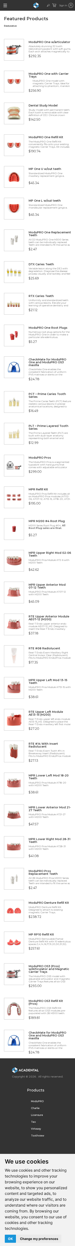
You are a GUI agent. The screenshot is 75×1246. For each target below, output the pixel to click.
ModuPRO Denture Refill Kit (49, 903)
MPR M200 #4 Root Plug (47, 521)
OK (10, 1239)
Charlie (35, 1108)
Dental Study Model (43, 105)
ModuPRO (37, 1101)
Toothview (37, 1135)
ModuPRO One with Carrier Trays (49, 75)
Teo (33, 1121)
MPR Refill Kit (38, 489)
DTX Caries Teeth (41, 264)
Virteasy (36, 1128)
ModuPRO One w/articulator (49, 42)
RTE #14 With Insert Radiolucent (43, 745)
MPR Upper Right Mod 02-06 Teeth (50, 554)
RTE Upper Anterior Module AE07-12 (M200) (49, 618)
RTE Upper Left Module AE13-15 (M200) (46, 713)
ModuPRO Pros (40, 457)
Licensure (37, 1114)
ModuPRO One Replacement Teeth (50, 234)
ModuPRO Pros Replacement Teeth (43, 872)
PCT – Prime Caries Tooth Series (47, 395)
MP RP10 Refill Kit (41, 934)
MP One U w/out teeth (45, 169)
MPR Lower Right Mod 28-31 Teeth (49, 840)
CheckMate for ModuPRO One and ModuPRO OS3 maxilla (47, 362)
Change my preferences (39, 1239)
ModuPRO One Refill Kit (46, 137)
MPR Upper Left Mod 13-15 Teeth (48, 681)
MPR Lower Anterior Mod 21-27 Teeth (50, 809)
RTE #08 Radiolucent (44, 648)
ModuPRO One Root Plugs (48, 328)
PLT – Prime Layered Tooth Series (48, 427)
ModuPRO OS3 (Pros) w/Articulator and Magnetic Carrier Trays (49, 969)
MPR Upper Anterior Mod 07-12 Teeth (47, 586)
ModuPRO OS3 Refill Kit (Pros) (46, 1002)
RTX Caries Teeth (41, 296)
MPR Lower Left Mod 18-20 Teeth (49, 777)
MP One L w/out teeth (45, 200)
